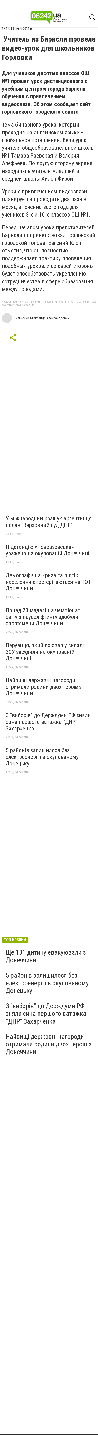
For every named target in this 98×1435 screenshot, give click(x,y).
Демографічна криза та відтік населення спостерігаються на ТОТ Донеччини (48, 582)
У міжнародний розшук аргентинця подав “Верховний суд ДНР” (49, 521)
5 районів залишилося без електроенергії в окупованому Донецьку (42, 757)
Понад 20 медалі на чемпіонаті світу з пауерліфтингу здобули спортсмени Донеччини (44, 617)
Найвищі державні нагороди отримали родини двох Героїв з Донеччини (44, 687)
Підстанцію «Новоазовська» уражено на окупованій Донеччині (47, 550)
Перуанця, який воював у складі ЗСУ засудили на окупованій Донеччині (45, 652)
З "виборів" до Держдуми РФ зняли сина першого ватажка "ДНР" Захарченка (48, 722)
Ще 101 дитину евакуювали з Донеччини (46, 956)
